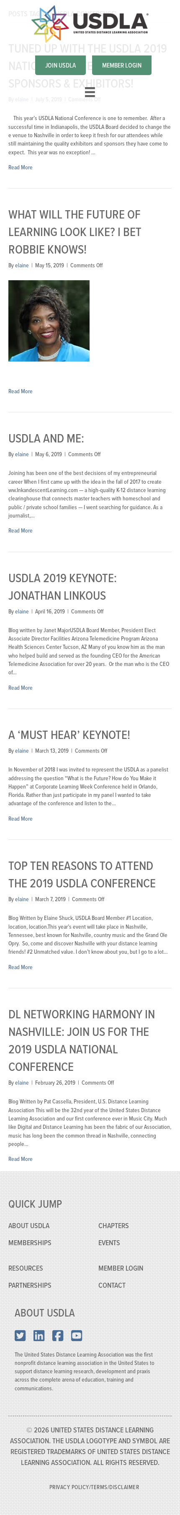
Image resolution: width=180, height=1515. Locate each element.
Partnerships (29, 1285)
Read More (20, 167)
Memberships (29, 1242)
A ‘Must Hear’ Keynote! (69, 734)
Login (134, 1268)
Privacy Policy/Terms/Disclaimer (94, 1487)
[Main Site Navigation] (90, 92)
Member (111, 1268)
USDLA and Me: (46, 438)
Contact (112, 1285)
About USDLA (28, 1225)
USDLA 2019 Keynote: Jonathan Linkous (62, 586)
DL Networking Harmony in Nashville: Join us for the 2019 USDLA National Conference (81, 1040)
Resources (25, 1268)
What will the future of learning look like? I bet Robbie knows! (74, 231)
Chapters (113, 1225)
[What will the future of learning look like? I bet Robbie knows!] (49, 320)
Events (109, 1242)
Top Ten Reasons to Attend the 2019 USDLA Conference (82, 874)
